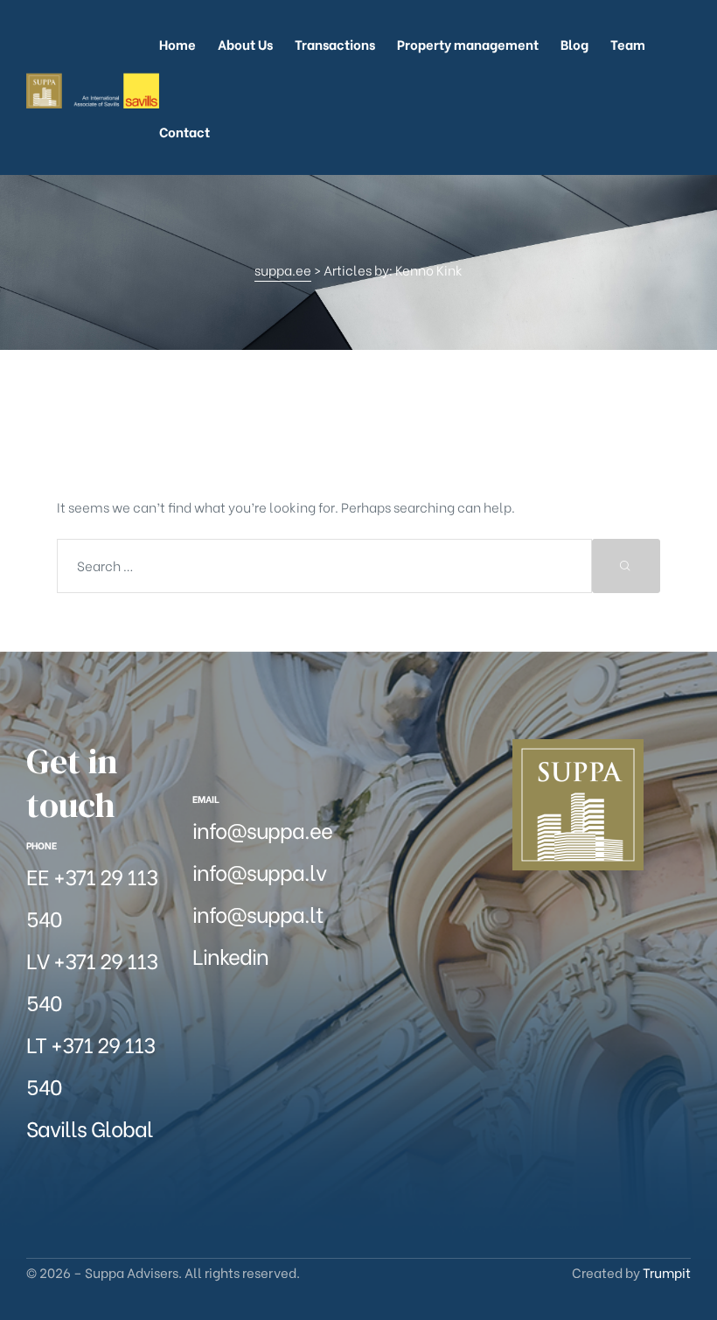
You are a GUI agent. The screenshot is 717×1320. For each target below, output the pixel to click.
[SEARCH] (626, 566)
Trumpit (667, 1272)
